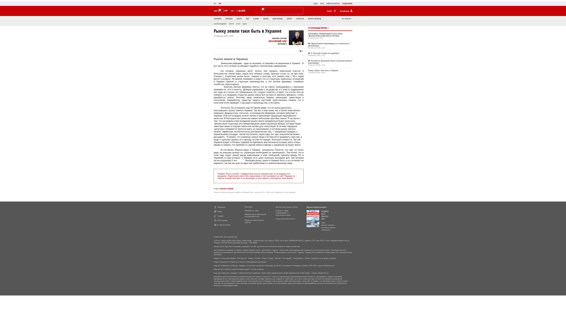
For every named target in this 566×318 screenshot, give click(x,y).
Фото (238, 24)
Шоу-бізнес (278, 18)
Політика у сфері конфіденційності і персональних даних (283, 213)
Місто (239, 18)
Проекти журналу (327, 225)
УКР (220, 3)
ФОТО (322, 3)
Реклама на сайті (252, 211)
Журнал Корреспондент (317, 207)
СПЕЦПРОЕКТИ (347, 3)
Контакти (248, 207)
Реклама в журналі (328, 227)
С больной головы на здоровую (325, 53)
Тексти (231, 24)
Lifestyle (300, 18)
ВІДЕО (316, 3)
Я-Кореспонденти (220, 24)
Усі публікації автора (317, 27)
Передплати (325, 230)
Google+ (220, 216)
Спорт (289, 18)
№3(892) (325, 211)
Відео (245, 24)
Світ (247, 18)
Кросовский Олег (278, 41)
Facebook (221, 207)
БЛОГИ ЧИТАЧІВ (314, 18)
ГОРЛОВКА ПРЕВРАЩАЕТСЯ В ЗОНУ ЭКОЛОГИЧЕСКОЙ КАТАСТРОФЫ (325, 35)
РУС (215, 3)
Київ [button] (215, 11)
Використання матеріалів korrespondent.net (255, 215)
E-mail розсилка (224, 225)
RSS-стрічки (222, 221)
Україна (229, 18)
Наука (265, 18)
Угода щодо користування (285, 219)
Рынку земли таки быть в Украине (323, 70)
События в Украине (226, 189)
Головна (217, 18)
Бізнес (256, 18)
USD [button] (232, 11)
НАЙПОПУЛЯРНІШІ (333, 3)
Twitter (219, 212)
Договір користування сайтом (287, 207)
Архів (323, 223)
